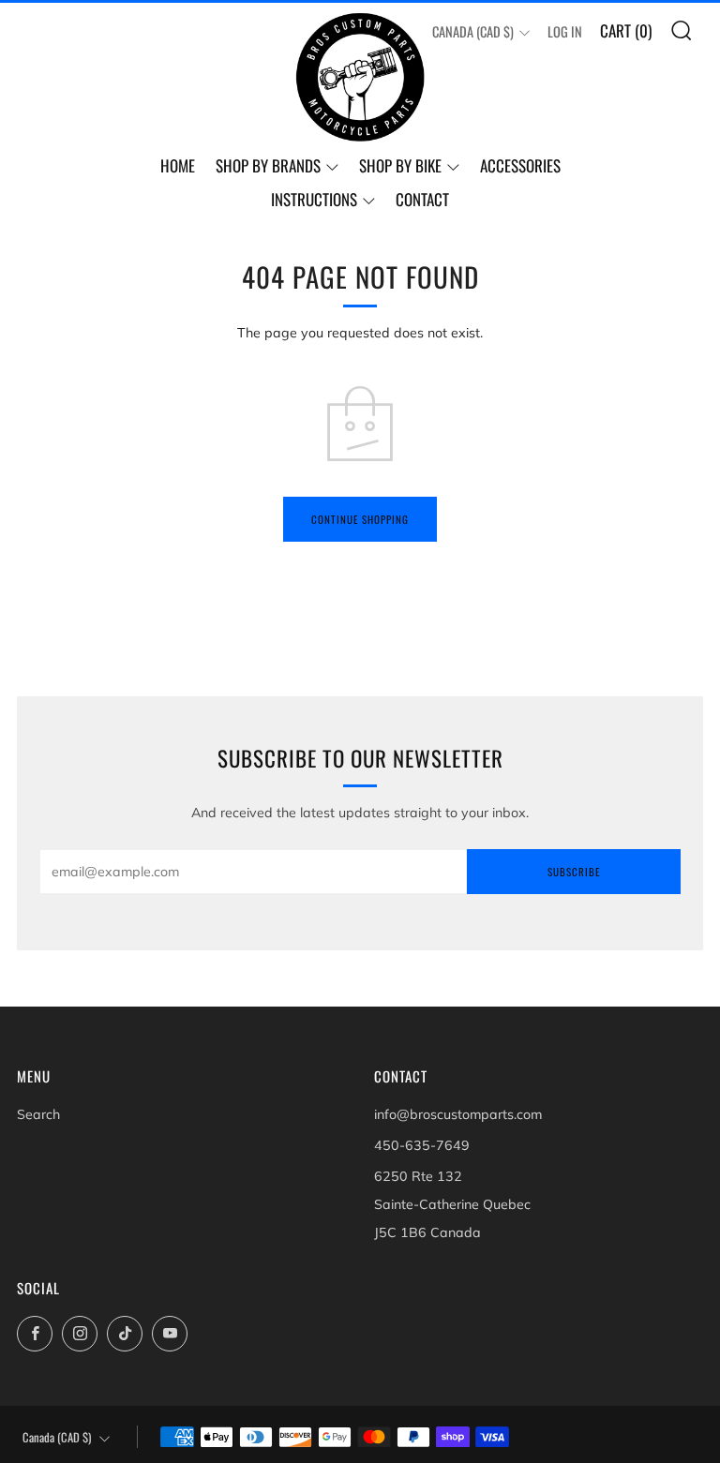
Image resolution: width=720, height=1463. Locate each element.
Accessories (520, 165)
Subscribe (574, 871)
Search (38, 1114)
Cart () (626, 30)
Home (177, 165)
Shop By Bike (400, 165)
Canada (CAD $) (473, 31)
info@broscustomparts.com (458, 1114)
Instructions (314, 199)
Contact (422, 199)
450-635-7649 (422, 1145)
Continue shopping (360, 519)
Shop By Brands (268, 165)
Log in (565, 31)
